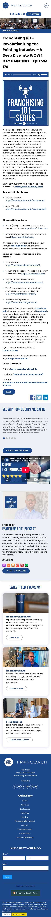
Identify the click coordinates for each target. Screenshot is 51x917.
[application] (26, 74)
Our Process (25, 815)
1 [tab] (4, 445)
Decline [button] (7, 914)
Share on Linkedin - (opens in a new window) (45, 397)
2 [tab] (7, 445)
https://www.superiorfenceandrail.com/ (24, 282)
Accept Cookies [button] (19, 914)
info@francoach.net (28, 782)
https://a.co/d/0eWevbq (22, 237)
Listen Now (14, 644)
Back (9, 391)
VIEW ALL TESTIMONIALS (17, 457)
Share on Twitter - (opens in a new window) (39, 397)
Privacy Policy (25, 840)
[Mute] (39, 74)
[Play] (6, 74)
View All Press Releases (19, 746)
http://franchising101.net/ (33, 273)
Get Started (33, 14)
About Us (25, 811)
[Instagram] (21, 14)
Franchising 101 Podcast (25, 827)
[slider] (44, 74)
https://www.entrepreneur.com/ (20, 293)
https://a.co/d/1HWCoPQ (36, 228)
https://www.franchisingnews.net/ (21, 302)
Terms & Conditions (24, 844)
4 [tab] (12, 445)
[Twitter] (13, 14)
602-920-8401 (29, 779)
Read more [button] (6, 911)
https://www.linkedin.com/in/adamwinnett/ (25, 209)
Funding (25, 823)
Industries (25, 819)
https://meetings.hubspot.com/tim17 (22, 265)
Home (25, 807)
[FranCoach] (17, 3)
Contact (25, 831)
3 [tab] (9, 445)
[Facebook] (10, 14)
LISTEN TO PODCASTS (16, 577)
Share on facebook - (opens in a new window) (32, 397)
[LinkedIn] (16, 14)
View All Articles (16, 695)
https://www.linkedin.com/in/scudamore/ (24, 200)
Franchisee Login (25, 836)
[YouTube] (19, 14)
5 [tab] (15, 445)
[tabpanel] (26, 426)
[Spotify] (24, 14)
